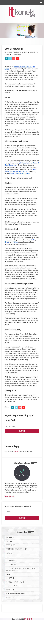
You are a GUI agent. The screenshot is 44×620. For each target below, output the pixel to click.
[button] (41, 2)
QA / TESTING (11, 586)
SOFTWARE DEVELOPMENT (16, 594)
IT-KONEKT (28, 619)
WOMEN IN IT (11, 597)
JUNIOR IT (10, 578)
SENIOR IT (10, 590)
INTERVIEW (10, 561)
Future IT (10, 553)
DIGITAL (9, 541)
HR (7, 557)
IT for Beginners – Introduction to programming (21, 569)
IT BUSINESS (16, 54)
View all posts (9, 496)
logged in (17, 451)
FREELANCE (10, 545)
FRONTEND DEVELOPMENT (16, 549)
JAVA (8, 574)
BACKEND (10, 537)
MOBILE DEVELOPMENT (15, 582)
